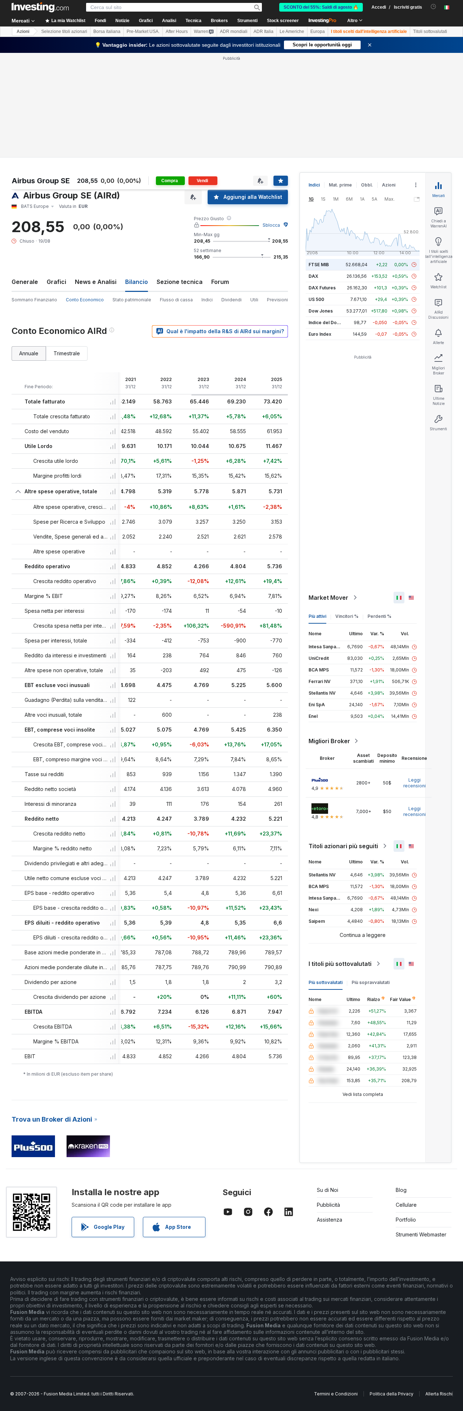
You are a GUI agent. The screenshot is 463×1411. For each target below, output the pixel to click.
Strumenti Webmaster (421, 1234)
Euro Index (320, 334)
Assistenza (329, 1220)
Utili (254, 299)
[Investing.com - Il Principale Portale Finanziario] (40, 7)
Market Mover (328, 597)
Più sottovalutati (326, 982)
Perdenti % (379, 616)
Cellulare (406, 1205)
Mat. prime (340, 185)
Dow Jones (321, 311)
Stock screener (283, 20)
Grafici (56, 281)
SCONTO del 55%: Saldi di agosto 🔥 (321, 7)
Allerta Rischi (439, 1394)
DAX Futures (322, 287)
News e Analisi (95, 281)
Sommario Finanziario (34, 299)
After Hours (177, 31)
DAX (313, 276)
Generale (25, 281)
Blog (401, 1190)
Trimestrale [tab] (67, 353)
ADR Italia (263, 31)
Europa (317, 31)
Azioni (23, 31)
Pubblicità (328, 1205)
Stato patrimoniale (131, 299)
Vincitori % (346, 616)
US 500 (316, 299)
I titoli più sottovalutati (340, 963)
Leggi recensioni (414, 782)
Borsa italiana (106, 31)
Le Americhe (292, 31)
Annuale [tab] (28, 353)
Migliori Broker (329, 741)
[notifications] (433, 6)
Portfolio (406, 1220)
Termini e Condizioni (336, 1394)
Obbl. (367, 185)
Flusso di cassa (176, 299)
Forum (220, 281)
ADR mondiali (233, 31)
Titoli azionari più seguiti (343, 846)
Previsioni (277, 299)
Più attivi (317, 616)
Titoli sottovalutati (430, 31)
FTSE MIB (319, 264)
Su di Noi (327, 1190)
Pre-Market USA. (143, 31)
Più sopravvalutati (371, 982)
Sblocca (271, 225)
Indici (207, 299)
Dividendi (231, 299)
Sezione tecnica (180, 281)
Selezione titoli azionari (64, 31)
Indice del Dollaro (327, 322)
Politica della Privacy (391, 1394)
